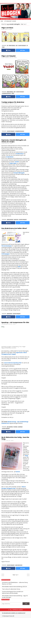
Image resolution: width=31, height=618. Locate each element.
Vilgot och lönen (7, 28)
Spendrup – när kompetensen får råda (15, 322)
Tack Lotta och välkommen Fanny (11, 589)
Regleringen (13, 163)
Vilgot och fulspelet (8, 56)
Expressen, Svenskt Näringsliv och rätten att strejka (13, 141)
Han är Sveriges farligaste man (13, 487)
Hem (2, 21)
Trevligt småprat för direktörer (12, 102)
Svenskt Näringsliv (19, 173)
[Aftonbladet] (6, 1)
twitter (18, 471)
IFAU (19, 266)
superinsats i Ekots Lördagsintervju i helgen (14, 353)
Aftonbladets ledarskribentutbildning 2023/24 (14, 586)
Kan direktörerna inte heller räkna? (14, 228)
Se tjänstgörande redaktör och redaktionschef (13, 613)
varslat (17, 161)
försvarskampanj (6, 246)
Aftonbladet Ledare (10, 21)
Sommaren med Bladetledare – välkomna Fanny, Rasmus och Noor (15, 583)
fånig (26, 455)
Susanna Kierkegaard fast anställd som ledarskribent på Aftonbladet (12, 592)
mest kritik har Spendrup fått (12, 363)
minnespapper (5, 254)
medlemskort (20, 153)
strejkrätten (9, 157)
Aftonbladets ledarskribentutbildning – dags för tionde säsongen (15, 596)
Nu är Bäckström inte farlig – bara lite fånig (15, 438)
